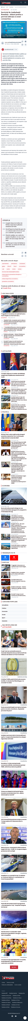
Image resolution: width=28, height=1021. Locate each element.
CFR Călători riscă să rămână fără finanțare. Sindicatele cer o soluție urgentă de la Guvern (17, 518)
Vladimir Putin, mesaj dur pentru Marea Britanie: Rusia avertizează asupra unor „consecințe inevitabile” (15, 322)
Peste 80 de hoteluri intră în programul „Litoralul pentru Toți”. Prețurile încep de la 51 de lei (13, 905)
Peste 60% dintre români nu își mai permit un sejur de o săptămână (18, 547)
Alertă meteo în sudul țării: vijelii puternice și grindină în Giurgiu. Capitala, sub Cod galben (14, 933)
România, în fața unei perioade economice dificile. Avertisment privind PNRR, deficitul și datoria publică (13, 765)
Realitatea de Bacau (6, 1000)
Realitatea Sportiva (13, 993)
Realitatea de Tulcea (15, 1000)
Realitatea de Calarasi (6, 1002)
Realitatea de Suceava (15, 1007)
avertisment (5, 263)
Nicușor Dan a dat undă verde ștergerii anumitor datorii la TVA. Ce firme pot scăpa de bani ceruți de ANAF (13, 436)
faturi (15, 266)
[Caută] (21, 2)
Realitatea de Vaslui (16, 1004)
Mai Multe (14, 967)
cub (3, 269)
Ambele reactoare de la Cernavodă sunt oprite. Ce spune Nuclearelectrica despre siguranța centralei (13, 737)
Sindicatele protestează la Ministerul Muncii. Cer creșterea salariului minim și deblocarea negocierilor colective (19, 539)
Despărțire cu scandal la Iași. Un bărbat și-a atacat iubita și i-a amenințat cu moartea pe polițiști (13, 877)
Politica (5, 331)
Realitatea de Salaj (15, 42)
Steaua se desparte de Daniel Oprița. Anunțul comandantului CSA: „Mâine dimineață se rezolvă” (12, 793)
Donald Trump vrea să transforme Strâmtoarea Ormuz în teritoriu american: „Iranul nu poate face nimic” (14, 343)
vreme (14, 269)
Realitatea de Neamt (6, 1004)
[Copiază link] (22, 41)
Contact (3, 982)
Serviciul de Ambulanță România (10, 272)
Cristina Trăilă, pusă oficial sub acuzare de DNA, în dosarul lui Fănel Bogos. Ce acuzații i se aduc (13, 681)
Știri (7, 7)
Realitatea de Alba (16, 995)
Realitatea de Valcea (17, 997)
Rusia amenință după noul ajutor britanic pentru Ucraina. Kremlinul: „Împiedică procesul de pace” (13, 709)
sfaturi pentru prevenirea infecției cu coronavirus (11, 275)
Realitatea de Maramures (17, 1002)
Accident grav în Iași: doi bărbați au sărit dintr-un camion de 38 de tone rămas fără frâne (15, 244)
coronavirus (22, 266)
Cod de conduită (18, 984)
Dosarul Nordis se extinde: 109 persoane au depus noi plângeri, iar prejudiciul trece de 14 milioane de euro (19, 407)
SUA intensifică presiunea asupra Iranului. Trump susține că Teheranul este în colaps (14, 821)
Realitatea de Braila (5, 1007)
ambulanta (14, 263)
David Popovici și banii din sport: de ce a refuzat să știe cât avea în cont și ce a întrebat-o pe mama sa (15, 230)
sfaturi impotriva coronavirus (10, 278)
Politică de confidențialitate (7, 984)
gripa (3, 266)
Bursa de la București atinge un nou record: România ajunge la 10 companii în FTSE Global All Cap (13, 509)
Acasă (4, 7)
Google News (7, 288)
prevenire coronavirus (8, 281)
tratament (22, 263)
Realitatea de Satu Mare (6, 997)
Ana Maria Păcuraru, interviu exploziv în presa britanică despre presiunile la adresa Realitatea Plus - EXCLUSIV (15, 329)
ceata (8, 269)
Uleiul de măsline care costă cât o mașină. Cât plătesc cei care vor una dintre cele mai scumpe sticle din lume (15, 237)
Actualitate (11, 7)
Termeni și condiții (10, 982)
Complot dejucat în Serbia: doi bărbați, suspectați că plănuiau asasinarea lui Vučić (14, 224)
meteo (19, 269)
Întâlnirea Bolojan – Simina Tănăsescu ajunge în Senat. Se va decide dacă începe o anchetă (14, 336)
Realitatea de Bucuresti (6, 995)
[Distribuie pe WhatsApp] (22, 44)
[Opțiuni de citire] (25, 1018)
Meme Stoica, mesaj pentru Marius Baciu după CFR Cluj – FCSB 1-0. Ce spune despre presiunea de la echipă (14, 849)
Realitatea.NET (5, 993)
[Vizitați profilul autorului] (2, 43)
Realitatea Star (22, 993)
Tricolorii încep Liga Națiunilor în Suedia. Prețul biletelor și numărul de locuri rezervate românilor (13, 961)
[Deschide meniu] (25, 3)
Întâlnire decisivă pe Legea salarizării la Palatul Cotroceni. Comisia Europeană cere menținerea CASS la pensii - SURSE (18, 479)
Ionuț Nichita (23, 648)
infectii (9, 266)
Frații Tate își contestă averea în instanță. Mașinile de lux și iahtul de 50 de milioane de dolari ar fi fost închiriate (13, 652)
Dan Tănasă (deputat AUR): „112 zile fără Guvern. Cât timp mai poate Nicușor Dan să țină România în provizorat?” (19, 445)
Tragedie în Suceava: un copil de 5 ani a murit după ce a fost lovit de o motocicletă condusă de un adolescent (13, 315)
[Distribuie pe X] (25, 44)
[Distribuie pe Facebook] (25, 41)
